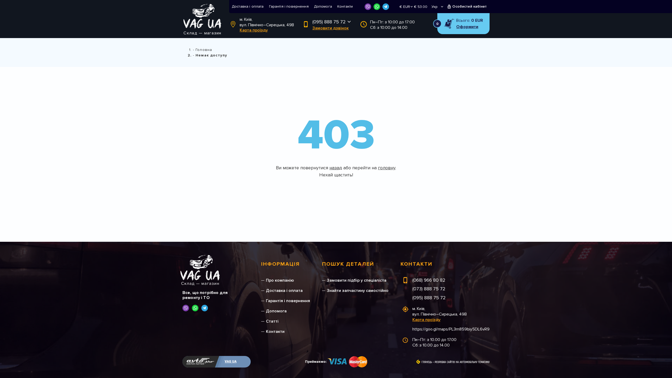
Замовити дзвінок (330, 28)
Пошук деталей (348, 264)
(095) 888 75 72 (329, 22)
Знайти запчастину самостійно (357, 290)
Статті (272, 321)
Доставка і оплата (248, 6)
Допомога (323, 6)
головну (386, 168)
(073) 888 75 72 (428, 289)
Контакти (345, 6)
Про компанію (280, 280)
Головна (204, 50)
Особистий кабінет (469, 6)
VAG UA (231, 361)
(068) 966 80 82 (428, 280)
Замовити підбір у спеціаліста (356, 280)
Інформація (280, 264)
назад (335, 168)
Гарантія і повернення (289, 6)
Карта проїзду (254, 30)
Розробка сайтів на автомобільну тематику (462, 362)
